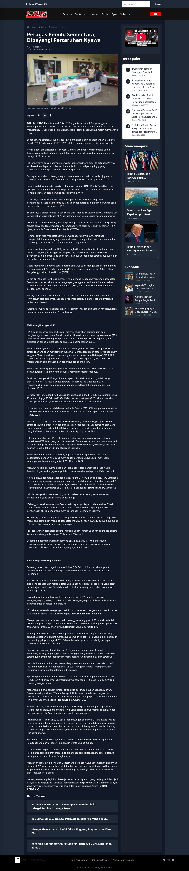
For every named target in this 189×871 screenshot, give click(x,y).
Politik (105, 14)
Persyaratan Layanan (123, 859)
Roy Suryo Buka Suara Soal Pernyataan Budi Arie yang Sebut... (69, 818)
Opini (114, 14)
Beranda (67, 14)
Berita (78, 14)
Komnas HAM (85, 149)
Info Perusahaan (79, 859)
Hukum (94, 14)
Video (123, 14)
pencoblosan (89, 126)
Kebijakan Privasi (100, 859)
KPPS (51, 126)
